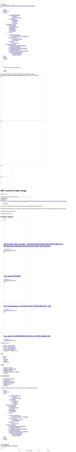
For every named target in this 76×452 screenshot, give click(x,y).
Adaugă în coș (4, 198)
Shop (5, 12)
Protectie (12, 41)
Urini (11, 32)
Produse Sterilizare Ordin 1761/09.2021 (19, 50)
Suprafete (14, 21)
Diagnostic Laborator (11, 24)
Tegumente (15, 23)
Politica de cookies (8, 370)
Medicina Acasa (13, 37)
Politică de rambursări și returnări (11, 371)
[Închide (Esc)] (5, 447)
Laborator (14, 16)
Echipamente (13, 25)
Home (5, 9)
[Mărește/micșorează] (1, 447)
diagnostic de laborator (52, 201)
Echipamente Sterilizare (15, 46)
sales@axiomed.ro (11, 349)
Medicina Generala (16, 17)
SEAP (5, 57)
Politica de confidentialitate (10, 369)
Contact (5, 58)
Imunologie (12, 28)
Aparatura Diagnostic (17, 39)
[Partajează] (4, 447)
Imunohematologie (14, 27)
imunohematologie (62, 201)
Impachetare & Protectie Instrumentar (18, 48)
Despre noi (6, 11)
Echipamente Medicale (15, 35)
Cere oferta (3, 199)
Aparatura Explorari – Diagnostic (20, 36)
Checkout (6, 359)
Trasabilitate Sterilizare (15, 49)
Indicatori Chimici (16, 54)
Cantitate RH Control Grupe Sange (9, 196)
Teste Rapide (13, 31)
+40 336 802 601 (12, 348)
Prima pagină (4, 75)
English (15, 445)
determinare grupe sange (40, 201)
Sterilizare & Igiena (11, 44)
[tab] (39, 203)
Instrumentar (15, 20)
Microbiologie (13, 29)
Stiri (4, 56)
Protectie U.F (15, 42)
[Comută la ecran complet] (2, 447)
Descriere (6, 203)
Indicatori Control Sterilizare (16, 52)
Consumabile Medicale (15, 15)
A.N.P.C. (6, 373)
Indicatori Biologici (17, 53)
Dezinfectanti (13, 19)
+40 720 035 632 (11, 345)
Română (7, 444)
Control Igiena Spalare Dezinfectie (18, 45)
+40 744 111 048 (11, 346)
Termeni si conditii (8, 367)
